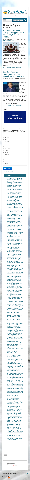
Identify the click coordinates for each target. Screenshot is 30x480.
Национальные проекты (12, 279)
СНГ (14, 182)
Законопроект (16, 373)
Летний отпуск (18, 369)
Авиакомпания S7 (15, 358)
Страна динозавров (11, 384)
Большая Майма (14, 407)
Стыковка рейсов (15, 359)
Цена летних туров (18, 308)
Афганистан (9, 269)
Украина (9, 360)
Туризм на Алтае (14, 275)
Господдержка (18, 239)
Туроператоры (12, 325)
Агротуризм (9, 301)
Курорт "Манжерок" (11, 323)
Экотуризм (17, 431)
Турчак (21, 434)
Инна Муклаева (18, 251)
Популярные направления (13, 391)
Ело (19, 363)
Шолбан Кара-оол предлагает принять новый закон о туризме (13, 74)
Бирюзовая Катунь (11, 378)
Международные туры (12, 352)
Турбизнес (9, 179)
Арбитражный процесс (12, 232)
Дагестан (21, 391)
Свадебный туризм (11, 427)
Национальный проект (17, 302)
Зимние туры (16, 226)
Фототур (11, 392)
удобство (16, 395)
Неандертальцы (10, 402)
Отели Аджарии (18, 318)
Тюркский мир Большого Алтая (14, 257)
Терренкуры (9, 283)
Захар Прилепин (10, 423)
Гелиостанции (18, 327)
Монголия (6, 150)
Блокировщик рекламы (12, 417)
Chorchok (20, 253)
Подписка (19, 224)
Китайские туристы (18, 313)
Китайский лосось (11, 297)
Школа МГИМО (14, 381)
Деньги (14, 261)
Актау (12, 372)
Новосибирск (16, 271)
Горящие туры (17, 192)
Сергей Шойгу (10, 345)
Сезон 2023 (20, 329)
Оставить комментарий (15, 67)
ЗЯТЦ (12, 206)
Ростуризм (17, 201)
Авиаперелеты (18, 182)
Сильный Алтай (13, 214)
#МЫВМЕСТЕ (13, 248)
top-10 (13, 347)
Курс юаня (12, 189)
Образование (14, 419)
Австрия (6, 137)
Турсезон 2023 (13, 331)
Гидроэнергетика (11, 327)
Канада (6, 143)
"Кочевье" (12, 290)
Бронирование (17, 340)
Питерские (12, 431)
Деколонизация (18, 365)
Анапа (18, 370)
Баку (12, 330)
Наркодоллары (10, 313)
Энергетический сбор (12, 196)
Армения (9, 330)
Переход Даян (15, 293)
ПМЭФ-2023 (9, 377)
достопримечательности (12, 438)
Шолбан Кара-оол (11, 239)
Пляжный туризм (11, 369)
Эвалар (8, 334)
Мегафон (20, 438)
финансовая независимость (13, 400)
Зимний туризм (18, 320)
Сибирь (21, 425)
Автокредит (14, 410)
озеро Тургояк (16, 392)
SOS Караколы (19, 211)
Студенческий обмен (12, 354)
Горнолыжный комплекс (14, 322)
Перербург (16, 376)
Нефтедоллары (18, 189)
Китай (5, 146)
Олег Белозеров (10, 251)
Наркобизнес (10, 312)
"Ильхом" (18, 289)
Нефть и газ (19, 221)
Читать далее (6, 67)
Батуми (13, 319)
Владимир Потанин (18, 348)
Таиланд (21, 330)
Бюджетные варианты (12, 370)
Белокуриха (14, 280)
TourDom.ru (9, 336)
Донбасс (12, 264)
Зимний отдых (10, 307)
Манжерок (9, 437)
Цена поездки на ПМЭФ (17, 377)
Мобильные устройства (12, 343)
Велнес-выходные (14, 295)
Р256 (16, 290)
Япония (6, 163)
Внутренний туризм (16, 233)
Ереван (8, 185)
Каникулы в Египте (17, 307)
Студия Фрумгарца (11, 289)
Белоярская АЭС (18, 204)
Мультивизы (19, 336)
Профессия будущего (17, 413)
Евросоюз (14, 221)
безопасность (10, 396)
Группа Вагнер (19, 384)
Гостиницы (13, 195)
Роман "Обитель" (18, 423)
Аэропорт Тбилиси (15, 360)
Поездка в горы (10, 305)
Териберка (19, 355)
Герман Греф (19, 387)
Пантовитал (9, 265)
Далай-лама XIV (15, 344)
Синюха (13, 320)
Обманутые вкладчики (15, 334)
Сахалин (16, 300)
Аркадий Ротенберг (11, 380)
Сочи (11, 271)
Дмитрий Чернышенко (12, 203)
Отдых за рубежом (18, 305)
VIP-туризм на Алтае (12, 213)
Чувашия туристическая (16, 237)
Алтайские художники (16, 287)
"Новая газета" (16, 312)
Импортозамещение (11, 190)
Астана (16, 184)
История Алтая (11, 362)
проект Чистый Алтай (17, 250)
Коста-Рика (7, 148)
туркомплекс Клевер (14, 231)
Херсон (17, 222)
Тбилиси (12, 185)
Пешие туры (20, 304)
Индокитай (16, 330)
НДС (17, 325)
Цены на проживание (16, 374)
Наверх (26, 473)
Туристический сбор (18, 372)
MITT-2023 (9, 309)
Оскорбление (10, 405)
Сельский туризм (11, 240)
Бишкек (20, 184)
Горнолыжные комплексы (13, 228)
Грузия (20, 359)
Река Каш (13, 298)
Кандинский (14, 181)
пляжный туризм (19, 388)
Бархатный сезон (11, 184)
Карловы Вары (13, 294)
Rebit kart (20, 343)
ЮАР (5, 161)
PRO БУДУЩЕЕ (10, 199)
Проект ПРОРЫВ (18, 206)
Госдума (14, 333)
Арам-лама (16, 345)
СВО (17, 261)
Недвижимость (16, 434)
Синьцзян (9, 298)
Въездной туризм (15, 425)
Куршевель (12, 409)
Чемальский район (11, 208)
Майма (21, 402)
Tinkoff (19, 394)
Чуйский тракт (19, 284)
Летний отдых (14, 304)
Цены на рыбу (18, 297)
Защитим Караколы (18, 207)
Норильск (19, 179)
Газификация (10, 218)
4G (7, 439)
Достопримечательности (12, 363)
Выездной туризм (19, 272)
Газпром (14, 178)
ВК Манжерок (13, 217)
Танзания (6, 154)
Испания (6, 141)
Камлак (13, 437)
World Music (9, 253)
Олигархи (14, 186)
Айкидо (8, 290)
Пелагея (18, 323)
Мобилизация (10, 262)
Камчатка (12, 278)
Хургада (21, 190)
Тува (20, 344)
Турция (6, 159)
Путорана (9, 181)
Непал (6, 152)
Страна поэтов (12, 244)
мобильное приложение (12, 397)
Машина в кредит (13, 412)
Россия (19, 421)
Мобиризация (17, 185)
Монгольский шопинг (12, 286)
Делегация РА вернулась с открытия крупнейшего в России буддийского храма (14, 33)
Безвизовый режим (11, 273)
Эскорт (21, 376)
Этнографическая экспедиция (13, 258)
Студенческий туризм (12, 351)
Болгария (14, 336)
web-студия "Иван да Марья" (17, 478)
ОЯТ (13, 204)
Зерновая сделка (11, 222)
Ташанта (21, 293)
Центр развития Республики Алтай (13, 266)
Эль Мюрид (14, 179)
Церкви (8, 420)
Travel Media (14, 224)
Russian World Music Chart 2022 (14, 255)
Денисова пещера (18, 401)
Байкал (8, 278)
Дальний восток (10, 340)
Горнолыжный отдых (11, 276)
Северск (9, 206)
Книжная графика (16, 200)
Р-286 (22, 390)
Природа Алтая (10, 207)
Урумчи (18, 291)
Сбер (8, 322)
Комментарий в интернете (13, 403)
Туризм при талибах (17, 269)
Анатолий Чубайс (11, 388)
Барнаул (16, 199)
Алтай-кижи (17, 255)
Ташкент (20, 197)
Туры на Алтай (15, 283)
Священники (14, 421)
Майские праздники (18, 338)
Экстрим (19, 390)
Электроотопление (14, 326)
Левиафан (14, 355)
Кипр (17, 333)
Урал (8, 392)
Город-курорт (12, 282)
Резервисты (9, 186)
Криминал (14, 390)
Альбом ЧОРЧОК (11, 254)
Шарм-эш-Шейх (10, 192)
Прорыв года (15, 309)
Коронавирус (10, 315)
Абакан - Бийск (13, 236)
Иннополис (15, 215)
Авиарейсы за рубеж (16, 268)
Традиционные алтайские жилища (14, 241)
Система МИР (14, 341)
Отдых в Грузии (10, 318)
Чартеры (9, 304)
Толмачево (9, 356)
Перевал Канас (13, 291)
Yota (9, 439)
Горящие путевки (14, 383)
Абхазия (9, 372)
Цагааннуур (9, 293)
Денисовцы (17, 402)
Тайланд (6, 156)
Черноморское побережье (13, 337)
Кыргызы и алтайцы (11, 260)
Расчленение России (12, 366)
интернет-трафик (14, 439)
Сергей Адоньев (17, 311)
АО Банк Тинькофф (11, 414)
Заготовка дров (10, 219)
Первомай (9, 341)
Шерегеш (18, 276)
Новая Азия (15, 253)
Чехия (8, 294)
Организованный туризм (14, 316)
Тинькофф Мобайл (15, 416)
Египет (6, 139)
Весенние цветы (16, 430)
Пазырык (20, 333)
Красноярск (9, 178)
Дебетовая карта (14, 394)
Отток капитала (17, 262)
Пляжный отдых (10, 308)
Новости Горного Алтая (8, 40)
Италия (8, 331)
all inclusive (15, 301)
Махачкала (12, 272)
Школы (18, 419)
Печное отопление (17, 218)
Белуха (12, 311)
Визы (22, 268)
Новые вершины (19, 378)
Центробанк (13, 188)
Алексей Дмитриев (14, 197)
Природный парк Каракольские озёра (13, 210)
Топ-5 (18, 354)
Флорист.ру (9, 430)
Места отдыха (10, 373)
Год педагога (13, 420)
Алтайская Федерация (17, 367)
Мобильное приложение (12, 424)
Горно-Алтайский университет (13, 349)
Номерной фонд (10, 376)
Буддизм (9, 344)
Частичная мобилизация (12, 193)
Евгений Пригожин (11, 385)
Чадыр (13, 243)
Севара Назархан (11, 201)
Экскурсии (12, 365)
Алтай (18, 217)
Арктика (18, 298)
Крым (21, 178)
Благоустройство (19, 282)
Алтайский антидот (18, 264)
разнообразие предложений (13, 398)
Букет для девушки (16, 428)
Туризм (18, 178)
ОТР (8, 244)
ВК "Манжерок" (12, 387)
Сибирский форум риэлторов (13, 435)
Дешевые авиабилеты (12, 225)
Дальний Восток (10, 300)
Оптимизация (18, 278)
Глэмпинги (9, 390)
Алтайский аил (18, 243)
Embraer (9, 359)
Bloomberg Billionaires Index (13, 347)
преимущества (10, 395)
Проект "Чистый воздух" (12, 329)
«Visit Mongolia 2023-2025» (14, 284)
